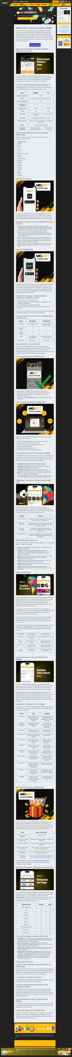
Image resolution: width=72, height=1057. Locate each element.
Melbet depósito (20, 897)
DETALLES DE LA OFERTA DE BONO (26, 18)
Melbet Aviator (28, 627)
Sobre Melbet (63, 5)
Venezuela (44, 4)
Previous (15, 15)
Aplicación (15, 1)
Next (54, 15)
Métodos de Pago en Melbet (54, 5)
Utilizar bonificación (64, 1052)
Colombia (37, 4)
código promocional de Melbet (41, 860)
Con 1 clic (61, 12)
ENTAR (62, 1)
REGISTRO (56, 1)
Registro (15, 4)
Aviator (32, 4)
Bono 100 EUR (25, 1)
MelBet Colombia (21, 142)
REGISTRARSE (64, 23)
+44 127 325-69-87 (36, 1043)
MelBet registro (33, 397)
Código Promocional (23, 5)
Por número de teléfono (67, 12)
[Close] (70, 1049)
